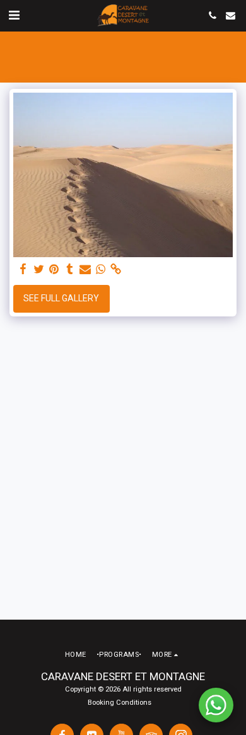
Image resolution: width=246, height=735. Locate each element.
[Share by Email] (85, 269)
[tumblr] (70, 269)
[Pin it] (54, 269)
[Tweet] (39, 269)
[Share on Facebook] (23, 269)
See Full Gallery (61, 298)
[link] (116, 269)
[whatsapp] (101, 269)
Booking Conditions (119, 702)
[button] (14, 15)
